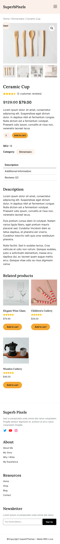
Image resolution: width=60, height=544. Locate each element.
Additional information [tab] (18, 171)
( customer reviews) (29, 93)
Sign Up (49, 522)
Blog (5, 490)
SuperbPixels (14, 6)
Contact (7, 495)
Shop (5, 485)
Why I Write (9, 457)
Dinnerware (18, 18)
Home (6, 18)
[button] (52, 28)
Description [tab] (11, 164)
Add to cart (20, 135)
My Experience (10, 461)
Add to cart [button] (12, 327)
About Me (8, 448)
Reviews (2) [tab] (11, 177)
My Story (7, 452)
